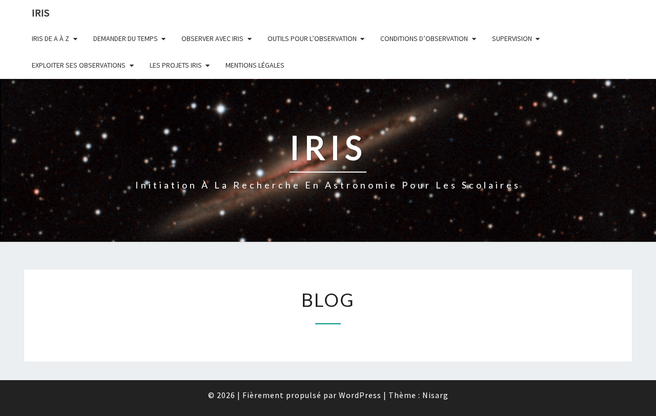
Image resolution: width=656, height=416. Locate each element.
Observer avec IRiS (212, 38)
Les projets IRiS (176, 65)
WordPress (360, 395)
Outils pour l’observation (312, 38)
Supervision (512, 38)
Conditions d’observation (424, 38)
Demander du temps (125, 38)
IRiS (40, 12)
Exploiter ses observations (79, 65)
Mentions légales (254, 65)
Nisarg (435, 395)
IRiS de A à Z (50, 38)
